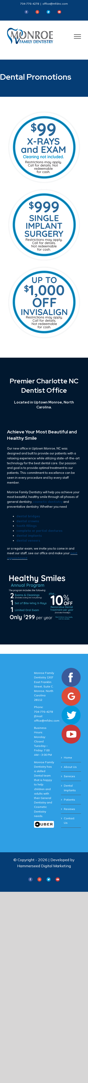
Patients (69, 799)
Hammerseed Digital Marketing (44, 866)
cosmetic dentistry (48, 502)
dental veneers (28, 540)
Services (69, 776)
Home (68, 757)
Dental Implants (70, 788)
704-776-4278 (29, 3)
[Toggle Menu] (77, 36)
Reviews (69, 809)
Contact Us (69, 820)
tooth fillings (26, 526)
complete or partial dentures (39, 531)
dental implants (29, 535)
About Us (70, 767)
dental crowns (27, 521)
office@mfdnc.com (55, 3)
